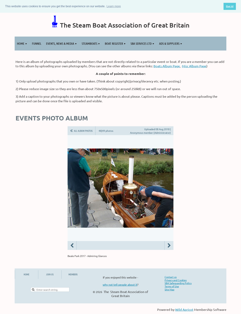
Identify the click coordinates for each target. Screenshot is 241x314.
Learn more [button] (114, 6)
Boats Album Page (166, 66)
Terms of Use (172, 286)
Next (169, 245)
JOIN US (50, 274)
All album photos (83, 130)
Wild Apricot (184, 309)
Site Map (169, 289)
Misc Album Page (194, 66)
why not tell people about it (120, 284)
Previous (72, 245)
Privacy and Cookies (176, 280)
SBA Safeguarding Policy (178, 283)
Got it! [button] (230, 6)
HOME (26, 274)
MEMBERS (73, 274)
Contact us (171, 277)
